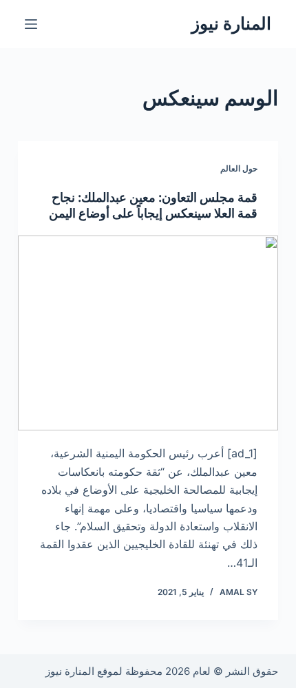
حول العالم (238, 168)
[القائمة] (31, 24)
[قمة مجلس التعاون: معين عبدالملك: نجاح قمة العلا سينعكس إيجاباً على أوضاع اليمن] (148, 333)
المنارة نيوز (231, 23)
